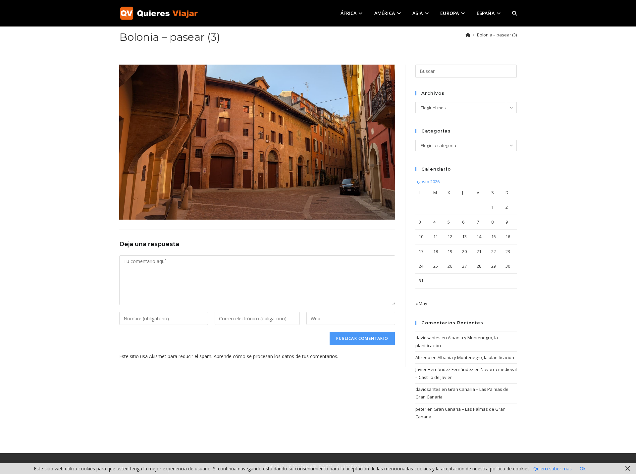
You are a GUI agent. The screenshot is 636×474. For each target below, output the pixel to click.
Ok (583, 468)
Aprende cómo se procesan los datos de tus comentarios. (276, 356)
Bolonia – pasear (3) (497, 35)
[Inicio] (467, 35)
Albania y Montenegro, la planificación (476, 357)
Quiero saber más (552, 468)
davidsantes (428, 338)
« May (421, 303)
